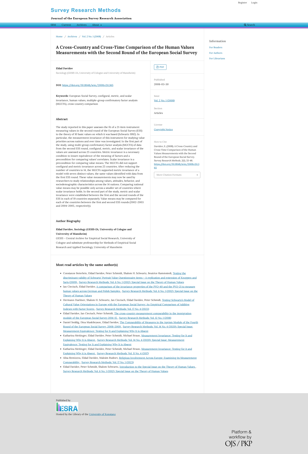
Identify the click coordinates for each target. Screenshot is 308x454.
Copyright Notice (163, 129)
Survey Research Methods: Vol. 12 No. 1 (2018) (145, 317)
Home (59, 36)
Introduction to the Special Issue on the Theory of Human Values (158, 366)
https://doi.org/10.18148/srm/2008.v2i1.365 (87, 85)
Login (254, 2)
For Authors (215, 52)
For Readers (215, 47)
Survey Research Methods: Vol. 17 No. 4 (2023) (122, 309)
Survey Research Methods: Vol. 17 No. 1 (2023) (107, 362)
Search (250, 24)
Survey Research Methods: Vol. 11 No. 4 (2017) (123, 353)
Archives (81, 24)
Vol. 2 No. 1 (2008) (91, 36)
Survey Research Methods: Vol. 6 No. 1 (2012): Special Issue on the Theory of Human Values (131, 282)
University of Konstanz (102, 414)
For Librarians (217, 58)
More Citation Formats (168, 174)
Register (242, 2)
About (96, 24)
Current (66, 24)
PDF (161, 67)
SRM (53, 24)
